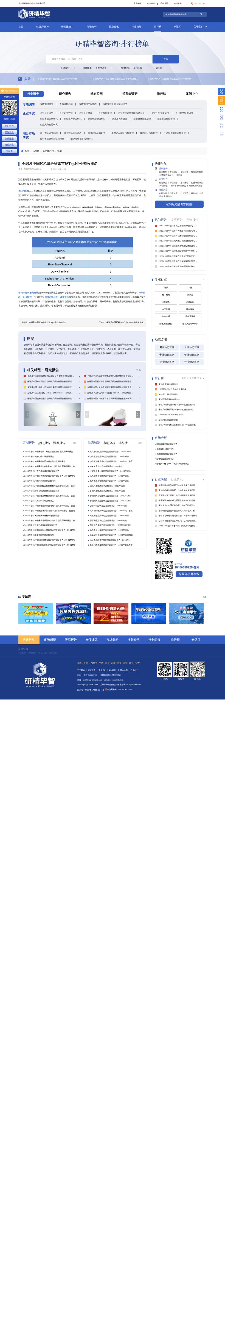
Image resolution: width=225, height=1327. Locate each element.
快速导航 (29, 639)
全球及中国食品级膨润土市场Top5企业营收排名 (170, 78)
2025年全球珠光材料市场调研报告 (39, 500)
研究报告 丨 (93, 670)
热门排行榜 (48, 151)
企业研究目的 (46, 113)
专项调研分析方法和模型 (115, 104)
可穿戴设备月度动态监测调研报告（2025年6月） (111, 471)
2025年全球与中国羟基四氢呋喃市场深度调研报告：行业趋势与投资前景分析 (49, 510)
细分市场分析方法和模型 (52, 138)
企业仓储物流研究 (142, 118)
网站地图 (164, 3)
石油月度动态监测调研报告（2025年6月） (108, 491)
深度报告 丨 (175, 182)
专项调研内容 (66, 104)
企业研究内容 (85, 113)
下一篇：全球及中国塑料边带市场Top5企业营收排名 (121, 322)
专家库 (179, 175)
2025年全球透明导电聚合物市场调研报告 (42, 491)
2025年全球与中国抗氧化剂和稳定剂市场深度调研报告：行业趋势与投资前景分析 (49, 466)
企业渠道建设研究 (166, 118)
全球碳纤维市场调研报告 (167, 454)
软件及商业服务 (166, 324)
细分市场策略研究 (96, 133)
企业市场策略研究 (49, 118)
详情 (59, 151)
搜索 (166, 58)
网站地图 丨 (125, 670)
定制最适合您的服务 (179, 204)
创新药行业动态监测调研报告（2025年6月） (109, 505)
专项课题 (92, 639)
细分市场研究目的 (49, 133)
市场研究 (32, 653)
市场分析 (92, 26)
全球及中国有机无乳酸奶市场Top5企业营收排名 (61, 78)
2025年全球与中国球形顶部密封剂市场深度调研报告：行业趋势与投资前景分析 (49, 505)
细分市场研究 (51, 297)
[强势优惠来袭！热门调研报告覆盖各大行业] (35, 613)
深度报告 (9, 138)
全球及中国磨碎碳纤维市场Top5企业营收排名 (114, 78)
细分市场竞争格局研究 (81, 138)
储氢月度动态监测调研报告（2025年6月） (108, 486)
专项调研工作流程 (88, 104)
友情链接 (23, 649)
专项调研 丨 (175, 172)
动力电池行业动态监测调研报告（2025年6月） (110, 456)
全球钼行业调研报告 (165, 458)
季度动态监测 (166, 354)
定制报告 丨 (186, 182)
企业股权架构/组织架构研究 (131, 113)
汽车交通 (166, 316)
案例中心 (192, 93)
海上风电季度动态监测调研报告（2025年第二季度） (112, 545)
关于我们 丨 (82, 670)
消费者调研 (129, 93)
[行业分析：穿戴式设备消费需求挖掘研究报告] (148, 613)
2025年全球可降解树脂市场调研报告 (40, 481)
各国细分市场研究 (149, 133)
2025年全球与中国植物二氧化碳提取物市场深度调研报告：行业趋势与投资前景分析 (49, 451)
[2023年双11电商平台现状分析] (186, 613)
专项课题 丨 (165, 185)
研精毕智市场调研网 (28, 292)
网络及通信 (190, 316)
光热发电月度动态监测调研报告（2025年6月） (110, 515)
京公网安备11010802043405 (119, 689)
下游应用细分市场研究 (175, 133)
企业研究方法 (66, 113)
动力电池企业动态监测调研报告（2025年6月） (110, 481)
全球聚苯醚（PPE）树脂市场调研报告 (172, 463)
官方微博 (151, 3)
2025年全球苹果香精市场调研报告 (39, 535)
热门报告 (9, 125)
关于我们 (199, 26)
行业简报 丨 (175, 193)
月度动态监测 (191, 347)
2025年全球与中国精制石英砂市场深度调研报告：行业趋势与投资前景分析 (49, 530)
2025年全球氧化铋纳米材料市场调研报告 (42, 515)
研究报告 (66, 26)
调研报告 (22, 191)
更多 (138, 370)
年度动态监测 (191, 354)
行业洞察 (9, 144)
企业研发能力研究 (96, 118)
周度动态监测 (166, 347)
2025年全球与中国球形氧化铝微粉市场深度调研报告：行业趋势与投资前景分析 (49, 496)
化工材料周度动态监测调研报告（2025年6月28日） (112, 535)
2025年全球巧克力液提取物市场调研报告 (42, 471)
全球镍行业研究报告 (165, 449)
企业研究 (27, 297)
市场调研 (41, 26)
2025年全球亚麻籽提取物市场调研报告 (41, 525)
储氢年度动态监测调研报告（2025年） (106, 466)
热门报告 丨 (164, 182)
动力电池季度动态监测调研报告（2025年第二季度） (112, 461)
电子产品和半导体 (190, 324)
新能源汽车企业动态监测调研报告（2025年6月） (111, 500)
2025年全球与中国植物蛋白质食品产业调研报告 (44, 461)
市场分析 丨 (164, 193)
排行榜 (157, 26)
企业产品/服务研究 (160, 113)
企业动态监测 (166, 361)
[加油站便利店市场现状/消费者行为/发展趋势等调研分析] (111, 613)
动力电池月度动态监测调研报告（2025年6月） (110, 530)
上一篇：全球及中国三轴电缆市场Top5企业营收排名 (43, 322)
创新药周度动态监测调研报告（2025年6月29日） (111, 525)
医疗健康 (190, 309)
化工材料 (166, 294)
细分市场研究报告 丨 (180, 185)
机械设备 (190, 302)
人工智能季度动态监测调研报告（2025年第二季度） (112, 510)
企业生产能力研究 (72, 118)
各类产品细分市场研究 (123, 133)
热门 (184, 378)
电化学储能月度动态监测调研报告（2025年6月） (111, 451)
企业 (189, 378)
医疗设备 (166, 302)
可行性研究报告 (196, 185)
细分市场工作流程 (72, 133)
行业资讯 (114, 26)
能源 (166, 287)
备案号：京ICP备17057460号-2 (90, 690)
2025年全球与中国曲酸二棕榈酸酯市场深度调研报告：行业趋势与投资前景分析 (49, 486)
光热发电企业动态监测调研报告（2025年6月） (110, 476)
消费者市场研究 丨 (168, 175)
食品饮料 (166, 309)
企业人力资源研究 (49, 124)
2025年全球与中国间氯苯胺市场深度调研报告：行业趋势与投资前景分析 (49, 540)
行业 (199, 378)
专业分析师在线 (188, 574)
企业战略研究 (105, 113)
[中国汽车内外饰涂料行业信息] (73, 613)
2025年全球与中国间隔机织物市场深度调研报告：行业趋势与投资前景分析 (49, 545)
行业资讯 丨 (186, 193)
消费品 (190, 294)
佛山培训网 (42, 653)
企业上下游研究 (119, 118)
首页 (20, 26)
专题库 (177, 26)
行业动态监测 (191, 361)
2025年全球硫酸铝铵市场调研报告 (39, 456)
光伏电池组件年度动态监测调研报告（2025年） (110, 540)
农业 (190, 287)
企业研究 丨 (186, 172)
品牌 (194, 378)
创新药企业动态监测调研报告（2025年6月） (109, 520)
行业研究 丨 (164, 172)
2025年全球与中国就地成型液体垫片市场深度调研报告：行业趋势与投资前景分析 (49, 520)
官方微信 (137, 3)
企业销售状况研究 (184, 113)
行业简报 (136, 26)
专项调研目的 (46, 104)
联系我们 (134, 670)
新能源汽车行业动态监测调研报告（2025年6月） (111, 496)
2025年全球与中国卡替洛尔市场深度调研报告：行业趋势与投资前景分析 (49, 476)
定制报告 (9, 132)
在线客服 (178, 3)
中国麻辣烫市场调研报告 (167, 444)
